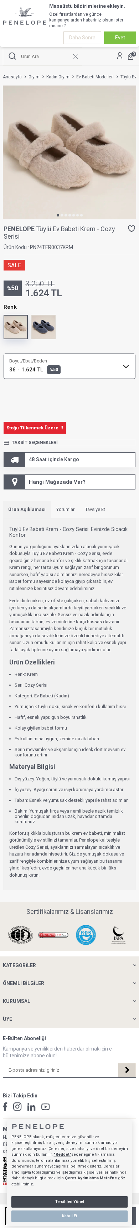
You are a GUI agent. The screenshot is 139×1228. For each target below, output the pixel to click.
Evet (120, 37)
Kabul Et (69, 1216)
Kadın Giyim (58, 76)
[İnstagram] (17, 1106)
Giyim (34, 76)
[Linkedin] (31, 1107)
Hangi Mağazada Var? (57, 482)
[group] (69, 152)
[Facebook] (5, 1106)
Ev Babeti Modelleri (95, 76)
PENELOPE (20, 229)
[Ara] (12, 56)
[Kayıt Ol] (127, 1070)
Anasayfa (12, 76)
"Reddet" (62, 1154)
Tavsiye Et (95, 509)
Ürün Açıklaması (27, 509)
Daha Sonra (82, 37)
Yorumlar (65, 509)
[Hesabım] (119, 56)
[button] (58, 215)
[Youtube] (45, 1106)
